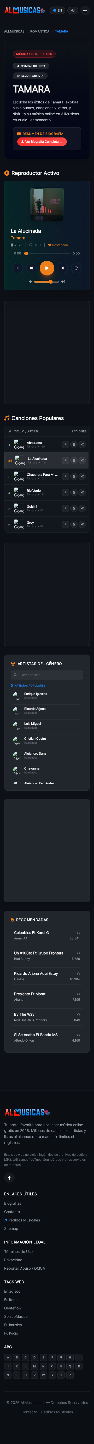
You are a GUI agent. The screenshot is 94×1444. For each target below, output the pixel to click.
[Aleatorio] (18, 268)
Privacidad (13, 1260)
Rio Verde (34, 491)
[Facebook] (9, 1177)
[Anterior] (31, 268)
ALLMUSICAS (14, 31)
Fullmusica (13, 1325)
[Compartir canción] (82, 444)
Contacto (12, 1211)
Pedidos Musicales (24, 1220)
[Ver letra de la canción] (74, 444)
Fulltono (10, 1299)
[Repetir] (76, 268)
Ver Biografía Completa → (44, 141)
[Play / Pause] (47, 268)
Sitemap (11, 1228)
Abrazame (34, 443)
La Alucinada (37, 459)
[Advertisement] (47, 376)
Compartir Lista (33, 66)
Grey (30, 522)
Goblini (32, 506)
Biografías (12, 1203)
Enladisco (12, 1291)
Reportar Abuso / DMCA (24, 1268)
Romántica (39, 31)
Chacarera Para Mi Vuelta (43, 475)
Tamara (31, 446)
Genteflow (12, 1308)
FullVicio (11, 1333)
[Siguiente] (62, 268)
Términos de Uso (18, 1251)
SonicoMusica (16, 1316)
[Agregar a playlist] (65, 444)
